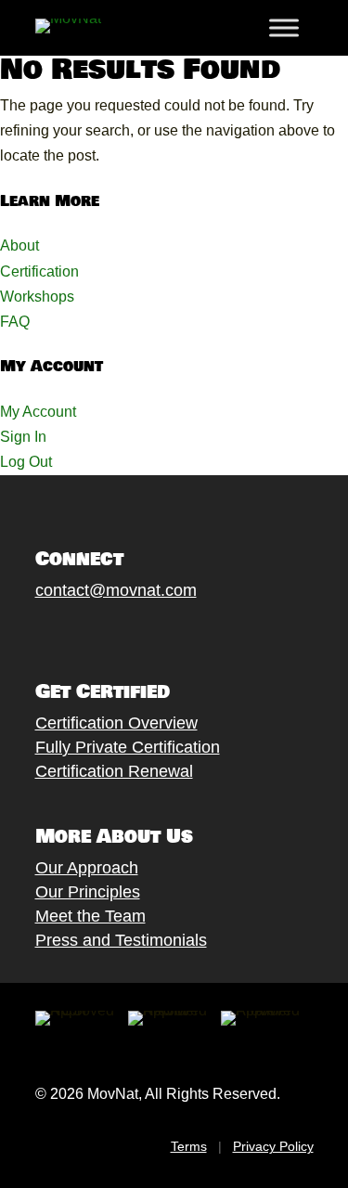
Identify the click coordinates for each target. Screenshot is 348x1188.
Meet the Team (90, 916)
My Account (38, 412)
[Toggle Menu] (284, 28)
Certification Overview (116, 723)
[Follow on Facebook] (27, 633)
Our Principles (87, 892)
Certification (39, 271)
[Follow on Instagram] (101, 633)
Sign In (23, 437)
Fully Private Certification (127, 747)
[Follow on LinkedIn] (175, 633)
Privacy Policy (273, 1146)
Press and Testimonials (121, 940)
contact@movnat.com (116, 590)
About (19, 245)
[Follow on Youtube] (138, 633)
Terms (189, 1146)
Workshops (37, 296)
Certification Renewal (114, 771)
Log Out (26, 462)
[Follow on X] (64, 633)
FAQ (15, 321)
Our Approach (86, 868)
